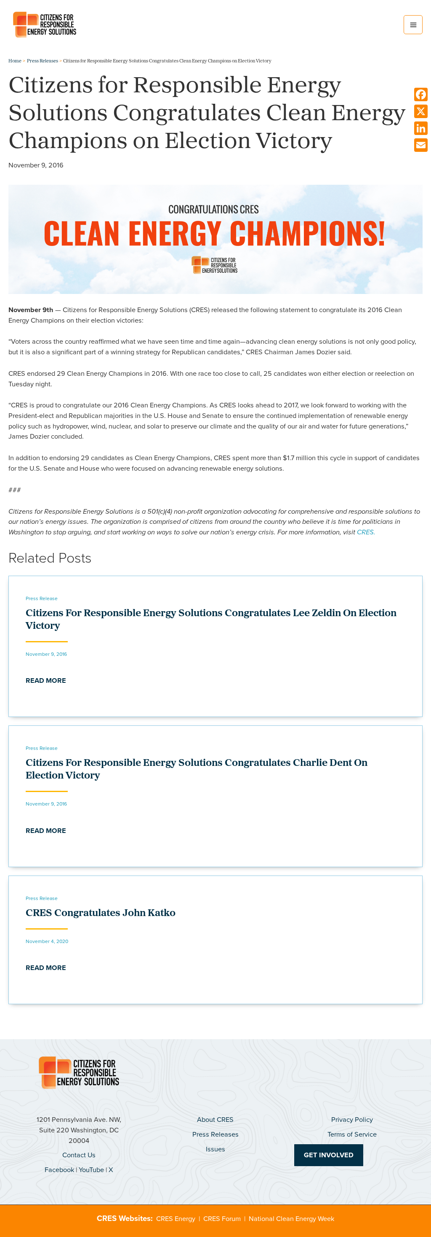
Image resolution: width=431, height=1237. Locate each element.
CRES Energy (175, 1218)
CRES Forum (222, 1218)
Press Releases (215, 1134)
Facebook (59, 1169)
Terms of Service (352, 1134)
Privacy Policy (352, 1119)
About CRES (215, 1119)
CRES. (366, 532)
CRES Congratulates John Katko (101, 913)
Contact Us (79, 1155)
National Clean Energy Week (291, 1218)
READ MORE (46, 680)
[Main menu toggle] (413, 24)
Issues (215, 1149)
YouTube (91, 1169)
